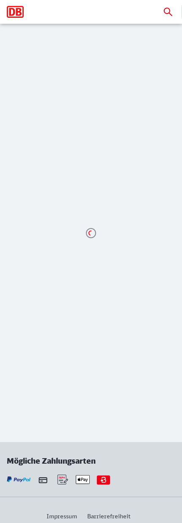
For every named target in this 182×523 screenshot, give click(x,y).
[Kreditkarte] (43, 479)
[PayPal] (19, 480)
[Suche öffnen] (168, 12)
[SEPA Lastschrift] (62, 480)
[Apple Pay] (83, 480)
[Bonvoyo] (103, 480)
